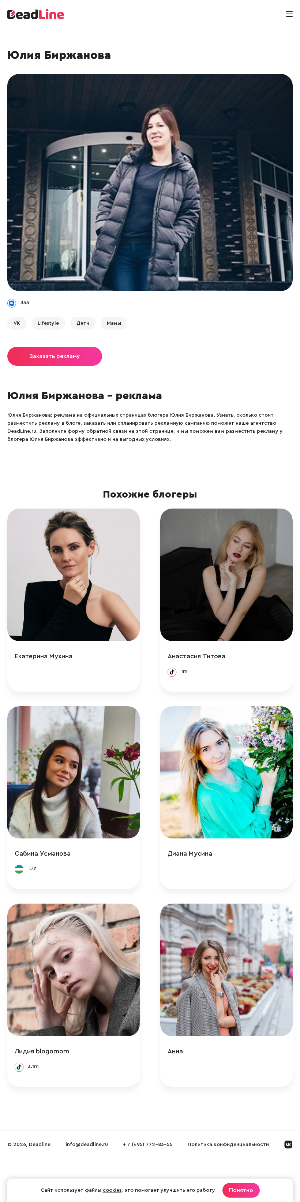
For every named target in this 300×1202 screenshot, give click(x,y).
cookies (112, 1190)
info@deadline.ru (86, 1144)
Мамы (114, 323)
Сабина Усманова (43, 853)
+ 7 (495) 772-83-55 (148, 1144)
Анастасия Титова (196, 656)
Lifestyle (48, 323)
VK (17, 323)
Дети (82, 323)
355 (24, 302)
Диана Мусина (190, 853)
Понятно (241, 1190)
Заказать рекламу (54, 356)
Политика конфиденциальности (228, 1144)
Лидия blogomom (42, 1051)
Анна (175, 1051)
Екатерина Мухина (43, 656)
